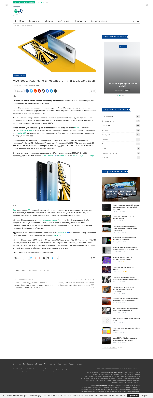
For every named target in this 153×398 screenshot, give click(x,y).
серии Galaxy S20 (48, 156)
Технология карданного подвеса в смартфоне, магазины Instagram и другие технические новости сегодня (34, 285)
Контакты (40, 2)
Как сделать (35, 21)
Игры (21, 21)
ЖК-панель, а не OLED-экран (83, 156)
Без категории (19, 75)
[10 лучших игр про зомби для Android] (106, 269)
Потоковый (106, 144)
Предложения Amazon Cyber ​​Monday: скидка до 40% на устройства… (123, 289)
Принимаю (133, 396)
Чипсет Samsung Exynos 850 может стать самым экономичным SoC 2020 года (126, 207)
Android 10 (56, 235)
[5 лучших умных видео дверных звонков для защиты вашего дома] (106, 250)
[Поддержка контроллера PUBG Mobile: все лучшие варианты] (120, 189)
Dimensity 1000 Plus (26, 130)
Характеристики (99, 21)
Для (14, 210)
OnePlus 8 (62, 156)
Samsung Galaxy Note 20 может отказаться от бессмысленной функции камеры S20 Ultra (75, 285)
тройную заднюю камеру (48, 220)
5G (29, 210)
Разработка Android (109, 153)
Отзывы (105, 139)
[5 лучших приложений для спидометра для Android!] (106, 260)
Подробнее (146, 395)
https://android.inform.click (115, 372)
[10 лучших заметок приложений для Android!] (106, 330)
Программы (80, 21)
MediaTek (77, 128)
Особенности (64, 21)
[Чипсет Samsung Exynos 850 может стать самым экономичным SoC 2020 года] (106, 207)
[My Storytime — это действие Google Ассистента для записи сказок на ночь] (106, 301)
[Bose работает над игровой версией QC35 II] (106, 320)
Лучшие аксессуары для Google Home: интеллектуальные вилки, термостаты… (125, 228)
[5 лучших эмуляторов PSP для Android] (121, 67)
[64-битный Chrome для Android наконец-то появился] (106, 240)
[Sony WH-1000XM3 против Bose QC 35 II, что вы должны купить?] (106, 311)
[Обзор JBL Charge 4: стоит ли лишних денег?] (106, 219)
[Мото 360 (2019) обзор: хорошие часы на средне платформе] (106, 340)
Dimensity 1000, (20, 133)
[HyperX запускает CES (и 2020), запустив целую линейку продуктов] (106, 279)
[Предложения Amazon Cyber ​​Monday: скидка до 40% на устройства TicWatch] (106, 289)
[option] (121, 68)
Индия (104, 148)
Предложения (107, 116)
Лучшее (49, 21)
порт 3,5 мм (62, 233)
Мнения (105, 158)
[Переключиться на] (47, 2)
